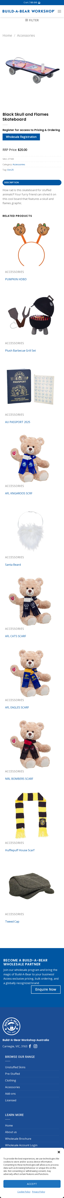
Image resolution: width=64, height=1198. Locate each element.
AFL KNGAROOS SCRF (18, 493)
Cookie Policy (23, 1191)
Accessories (26, 35)
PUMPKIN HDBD (16, 279)
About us (11, 1132)
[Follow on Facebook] (30, 1047)
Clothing (10, 1080)
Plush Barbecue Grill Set (20, 350)
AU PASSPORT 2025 (17, 422)
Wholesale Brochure (18, 1139)
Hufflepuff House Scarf (19, 850)
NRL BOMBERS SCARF (19, 779)
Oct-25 (10, 169)
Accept (32, 1183)
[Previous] (6, 100)
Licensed (10, 1100)
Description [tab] (11, 182)
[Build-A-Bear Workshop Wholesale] (29, 11)
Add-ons (10, 1093)
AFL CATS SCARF (15, 636)
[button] (59, 1152)
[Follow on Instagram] (35, 1047)
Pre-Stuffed (12, 1074)
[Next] (15, 100)
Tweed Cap (12, 921)
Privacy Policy (38, 1191)
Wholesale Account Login (21, 1145)
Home (7, 35)
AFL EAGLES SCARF (17, 707)
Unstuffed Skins (15, 1067)
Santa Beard (13, 565)
